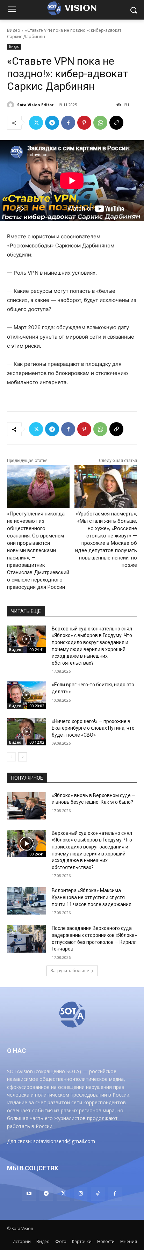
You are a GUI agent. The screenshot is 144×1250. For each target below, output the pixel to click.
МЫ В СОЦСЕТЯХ (32, 1168)
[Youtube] (29, 1193)
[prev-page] (11, 756)
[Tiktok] (98, 1193)
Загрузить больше (69, 971)
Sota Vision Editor (35, 104)
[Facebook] (68, 123)
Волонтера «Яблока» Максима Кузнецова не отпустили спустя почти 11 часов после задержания (91, 897)
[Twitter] (36, 123)
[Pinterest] (84, 123)
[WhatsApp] (100, 123)
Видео (13, 30)
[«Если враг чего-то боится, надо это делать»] (26, 695)
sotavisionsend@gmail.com (64, 1141)
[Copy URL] (116, 123)
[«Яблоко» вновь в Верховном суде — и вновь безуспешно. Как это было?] (26, 805)
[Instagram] (80, 1193)
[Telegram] (52, 123)
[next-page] (22, 756)
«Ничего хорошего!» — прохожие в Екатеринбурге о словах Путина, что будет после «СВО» (93, 728)
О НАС (16, 1050)
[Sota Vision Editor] (11, 104)
